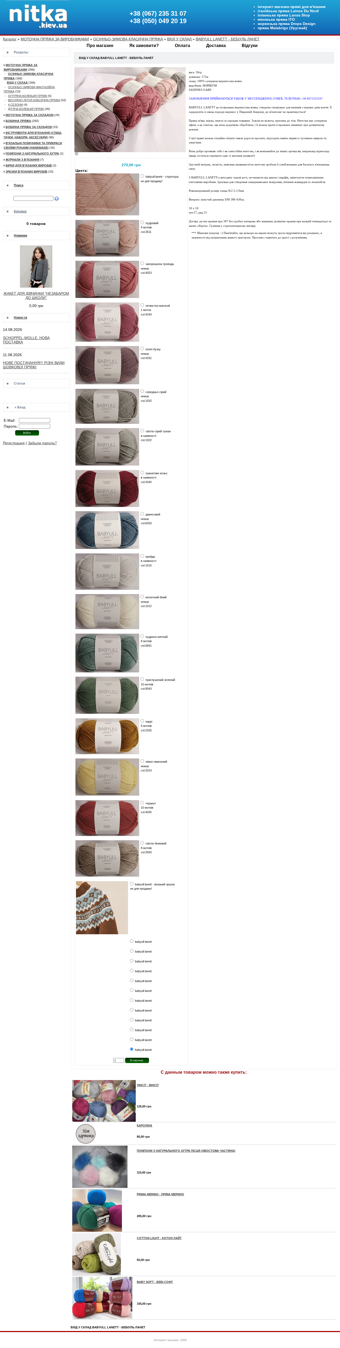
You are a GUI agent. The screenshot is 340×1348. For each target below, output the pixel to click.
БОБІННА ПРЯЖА (18, 120)
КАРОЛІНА (144, 1125)
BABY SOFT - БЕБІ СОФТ (155, 1281)
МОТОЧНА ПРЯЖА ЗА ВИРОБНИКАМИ (55, 39)
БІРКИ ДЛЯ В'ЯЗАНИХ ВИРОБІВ (29, 165)
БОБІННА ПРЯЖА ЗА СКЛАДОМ (29, 127)
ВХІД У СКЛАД (179, 39)
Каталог (9, 39)
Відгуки (250, 45)
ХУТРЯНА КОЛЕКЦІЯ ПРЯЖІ (27, 95)
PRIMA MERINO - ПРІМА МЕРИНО (160, 1194)
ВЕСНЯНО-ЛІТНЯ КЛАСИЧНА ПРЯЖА (34, 100)
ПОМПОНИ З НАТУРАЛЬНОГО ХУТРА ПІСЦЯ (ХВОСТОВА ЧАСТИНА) (186, 1150)
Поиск (18, 185)
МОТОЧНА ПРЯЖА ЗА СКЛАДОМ (29, 115)
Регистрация (14, 443)
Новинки (20, 235)
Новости (20, 317)
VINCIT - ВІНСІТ (148, 1085)
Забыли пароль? (42, 443)
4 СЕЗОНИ (15, 104)
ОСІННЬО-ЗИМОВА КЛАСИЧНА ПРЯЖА (128, 39)
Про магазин (100, 45)
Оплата (182, 45)
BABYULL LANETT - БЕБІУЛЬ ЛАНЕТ (228, 39)
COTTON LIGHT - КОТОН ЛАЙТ (159, 1238)
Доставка (216, 45)
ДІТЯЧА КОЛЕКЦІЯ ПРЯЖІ (26, 108)
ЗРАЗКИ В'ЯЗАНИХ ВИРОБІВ (26, 171)
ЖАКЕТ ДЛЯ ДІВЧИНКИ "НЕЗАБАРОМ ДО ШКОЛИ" (36, 295)
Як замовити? (144, 45)
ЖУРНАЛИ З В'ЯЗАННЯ (22, 159)
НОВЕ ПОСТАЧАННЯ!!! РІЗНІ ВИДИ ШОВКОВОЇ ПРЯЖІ (34, 365)
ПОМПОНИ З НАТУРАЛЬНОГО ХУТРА (32, 153)
